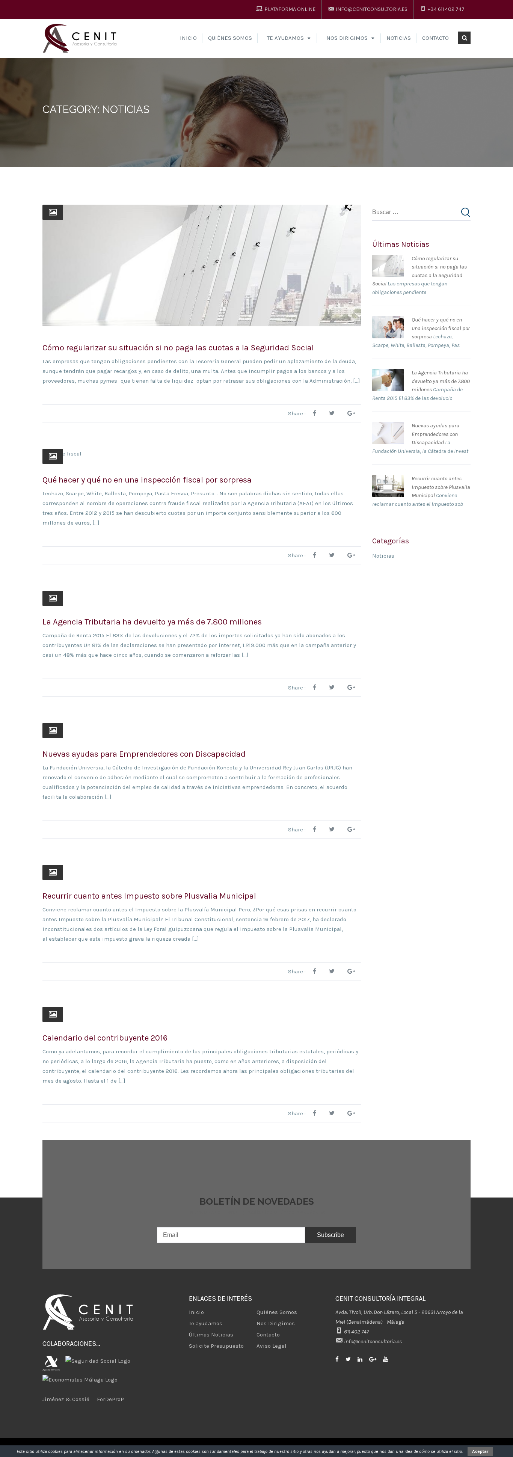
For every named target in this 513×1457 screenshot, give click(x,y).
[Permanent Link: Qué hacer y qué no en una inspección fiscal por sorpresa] (388, 320)
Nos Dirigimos (275, 1323)
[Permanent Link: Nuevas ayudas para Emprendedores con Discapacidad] (388, 426)
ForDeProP (110, 1399)
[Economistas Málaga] (80, 1376)
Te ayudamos (285, 38)
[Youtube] (388, 1359)
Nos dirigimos (347, 38)
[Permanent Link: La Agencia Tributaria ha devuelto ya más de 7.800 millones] (388, 373)
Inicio (188, 38)
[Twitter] (351, 1359)
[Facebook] (339, 1359)
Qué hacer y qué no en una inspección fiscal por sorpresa (147, 480)
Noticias (398, 38)
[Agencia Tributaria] (53, 1357)
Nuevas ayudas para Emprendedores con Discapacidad (144, 754)
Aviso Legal (271, 1345)
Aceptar (480, 1451)
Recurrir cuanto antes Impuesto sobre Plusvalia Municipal (149, 896)
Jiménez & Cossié (65, 1399)
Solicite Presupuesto (216, 1345)
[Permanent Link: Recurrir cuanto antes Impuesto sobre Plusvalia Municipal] (388, 479)
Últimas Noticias (211, 1334)
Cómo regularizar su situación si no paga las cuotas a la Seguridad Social (178, 348)
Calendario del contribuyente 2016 (104, 1038)
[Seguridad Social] (99, 1357)
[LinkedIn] (363, 1359)
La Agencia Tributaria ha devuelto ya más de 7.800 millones (152, 622)
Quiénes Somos (230, 38)
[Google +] (375, 1359)
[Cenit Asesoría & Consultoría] (80, 38)
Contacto (435, 38)
